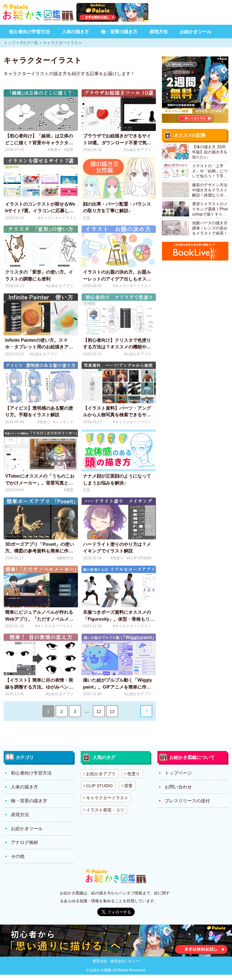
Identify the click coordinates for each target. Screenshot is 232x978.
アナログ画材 (24, 842)
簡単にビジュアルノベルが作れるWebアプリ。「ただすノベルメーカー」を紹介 (39, 618)
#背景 (68, 150)
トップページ (178, 772)
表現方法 (159, 31)
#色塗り (54, 150)
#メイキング (63, 422)
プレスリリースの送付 (187, 800)
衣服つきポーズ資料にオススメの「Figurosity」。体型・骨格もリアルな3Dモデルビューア (118, 618)
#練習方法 (65, 558)
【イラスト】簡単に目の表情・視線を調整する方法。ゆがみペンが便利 (39, 686)
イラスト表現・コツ (105, 809)
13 (112, 711)
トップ (9, 42)
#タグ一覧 (29, 42)
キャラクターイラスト (107, 797)
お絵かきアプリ (101, 773)
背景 (128, 785)
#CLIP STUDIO (139, 558)
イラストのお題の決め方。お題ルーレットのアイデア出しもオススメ (117, 278)
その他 (17, 856)
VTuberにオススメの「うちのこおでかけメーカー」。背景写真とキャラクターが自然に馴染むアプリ (40, 482)
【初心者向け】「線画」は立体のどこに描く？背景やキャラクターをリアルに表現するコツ (39, 142)
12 (98, 711)
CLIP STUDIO (99, 785)
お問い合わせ (178, 786)
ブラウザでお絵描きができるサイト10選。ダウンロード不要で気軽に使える (117, 142)
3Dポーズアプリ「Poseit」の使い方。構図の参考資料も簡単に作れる (39, 551)
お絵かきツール (195, 31)
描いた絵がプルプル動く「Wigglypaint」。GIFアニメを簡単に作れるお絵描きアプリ (117, 686)
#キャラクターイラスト (57, 218)
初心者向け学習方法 (29, 31)
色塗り (133, 773)
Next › (146, 711)
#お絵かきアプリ (137, 150)
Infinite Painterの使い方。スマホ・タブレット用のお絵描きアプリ (39, 346)
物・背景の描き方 (119, 31)
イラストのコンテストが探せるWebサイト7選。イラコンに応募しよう (40, 210)
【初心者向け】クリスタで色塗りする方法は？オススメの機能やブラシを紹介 (117, 346)
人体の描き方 (75, 31)
